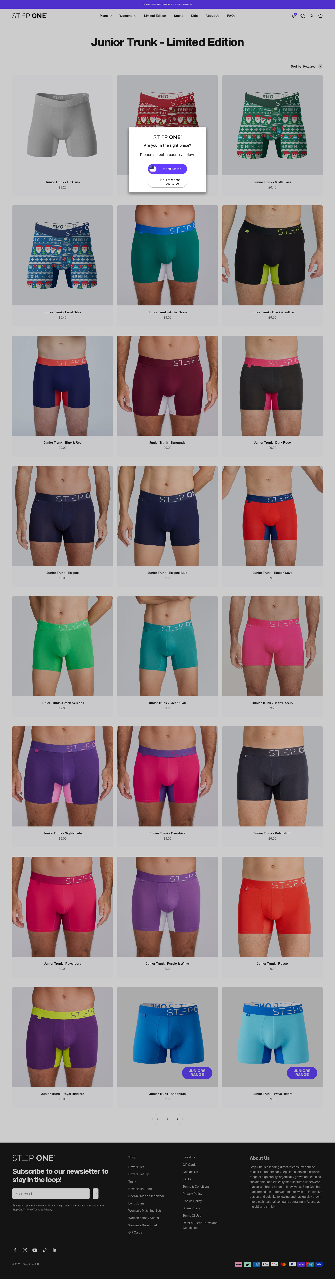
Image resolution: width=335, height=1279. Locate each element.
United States (171, 169)
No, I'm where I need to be (171, 181)
